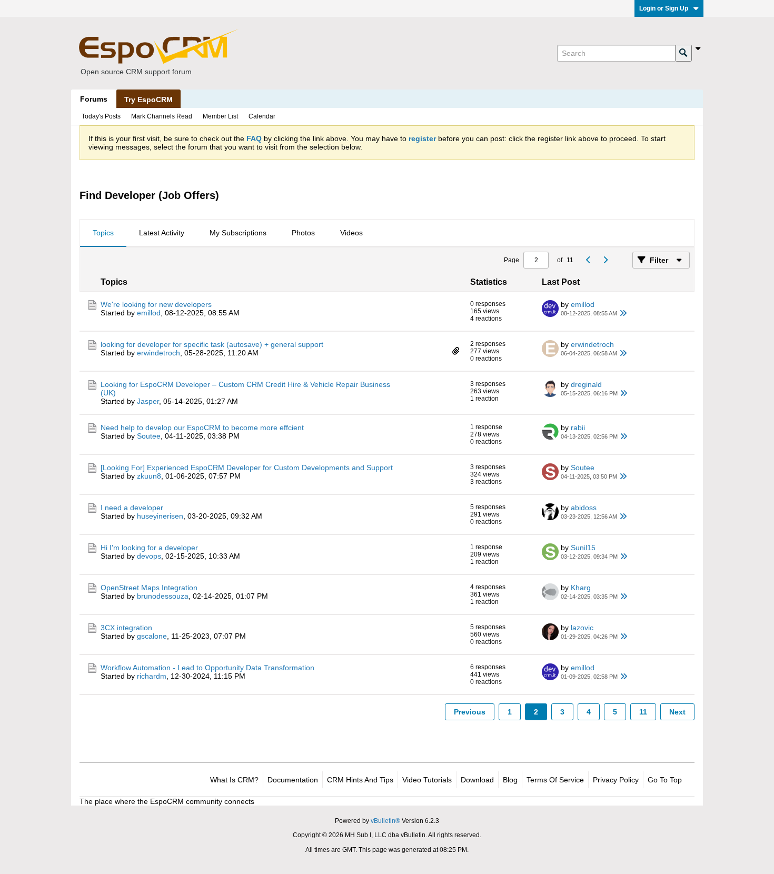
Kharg (581, 587)
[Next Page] (605, 260)
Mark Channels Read (161, 116)
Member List (220, 116)
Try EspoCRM (148, 99)
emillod (149, 313)
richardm (151, 676)
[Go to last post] (623, 313)
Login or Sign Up (663, 8)
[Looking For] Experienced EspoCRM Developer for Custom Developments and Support (247, 467)
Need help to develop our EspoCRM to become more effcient (202, 427)
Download (477, 780)
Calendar (262, 116)
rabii (578, 427)
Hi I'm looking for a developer (149, 547)
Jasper (148, 401)
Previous (469, 712)
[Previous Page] (588, 260)
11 (643, 712)
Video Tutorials (427, 780)
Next (677, 712)
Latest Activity (161, 233)
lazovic (582, 627)
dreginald (586, 384)
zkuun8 (149, 476)
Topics (103, 233)
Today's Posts (101, 116)
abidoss (584, 507)
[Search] (683, 53)
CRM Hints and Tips (360, 780)
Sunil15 (583, 547)
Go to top (665, 780)
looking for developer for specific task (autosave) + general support (212, 344)
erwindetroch (158, 353)
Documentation (292, 780)
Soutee (149, 436)
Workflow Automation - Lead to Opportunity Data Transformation (207, 667)
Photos (303, 233)
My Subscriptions (238, 233)
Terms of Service (555, 780)
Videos (351, 233)
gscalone (152, 636)
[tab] (103, 233)
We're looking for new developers (156, 304)
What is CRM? (234, 780)
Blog (510, 780)
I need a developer (132, 507)
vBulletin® (385, 821)
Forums (93, 99)
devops (149, 556)
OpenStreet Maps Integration (149, 587)
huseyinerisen (160, 516)
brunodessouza (162, 596)
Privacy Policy (616, 780)
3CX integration (126, 627)
